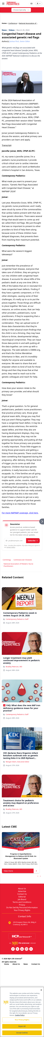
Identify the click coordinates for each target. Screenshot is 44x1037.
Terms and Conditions (22, 902)
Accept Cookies (22, 1033)
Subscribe (31, 541)
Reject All (21, 1026)
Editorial (22, 896)
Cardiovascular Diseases (23, 560)
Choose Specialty (19, 10)
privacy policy (11, 547)
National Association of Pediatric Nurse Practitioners (18, 565)
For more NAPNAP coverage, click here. (20, 512)
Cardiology (7, 560)
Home (4, 23)
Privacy (22, 905)
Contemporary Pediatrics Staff (17, 619)
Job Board (22, 899)
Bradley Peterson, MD (14, 667)
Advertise (22, 891)
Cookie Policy (19, 1015)
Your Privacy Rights (22, 910)
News (25, 964)
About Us (22, 888)
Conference (12, 23)
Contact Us (22, 894)
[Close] (41, 990)
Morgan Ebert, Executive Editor (17, 762)
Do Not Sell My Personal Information (22, 907)
